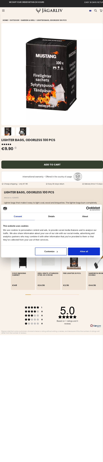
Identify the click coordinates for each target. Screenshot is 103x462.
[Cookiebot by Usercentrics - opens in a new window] (88, 208)
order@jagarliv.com (32, 2)
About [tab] (85, 216)
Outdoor (14, 20)
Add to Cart (52, 164)
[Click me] (15, 147)
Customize (49, 251)
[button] (3, 10)
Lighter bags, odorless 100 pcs (52, 20)
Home (5, 20)
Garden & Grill (28, 20)
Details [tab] (51, 216)
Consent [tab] (18, 216)
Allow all (84, 251)
